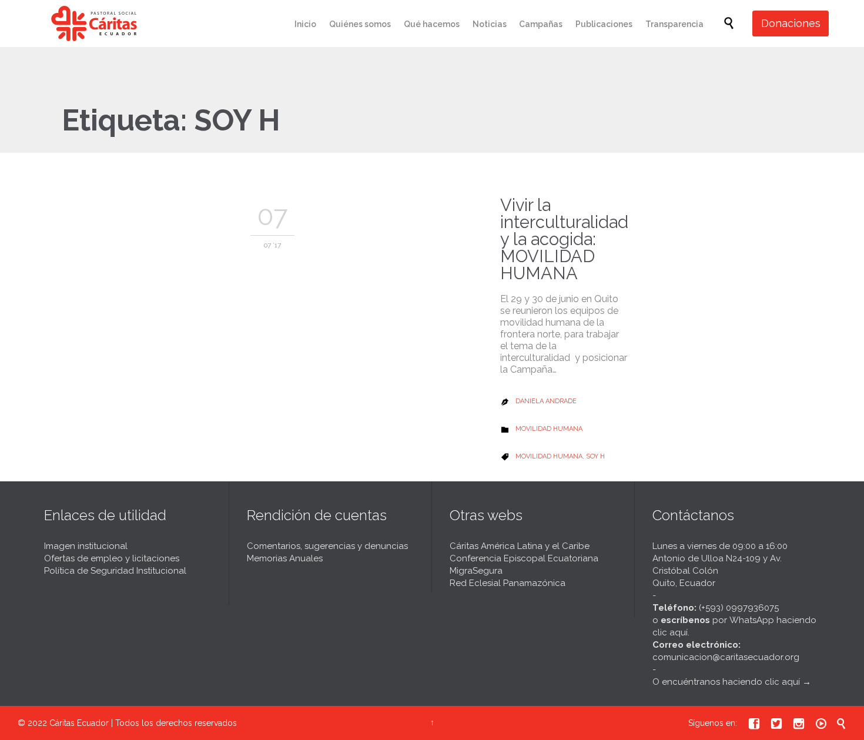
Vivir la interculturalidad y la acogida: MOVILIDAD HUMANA (564, 239)
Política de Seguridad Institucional (115, 570)
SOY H (595, 456)
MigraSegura (476, 570)
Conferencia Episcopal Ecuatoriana (524, 558)
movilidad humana (548, 456)
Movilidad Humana (548, 429)
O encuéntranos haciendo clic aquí (726, 682)
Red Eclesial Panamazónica (507, 583)
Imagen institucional (86, 546)
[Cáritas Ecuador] (94, 23)
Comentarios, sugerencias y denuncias (327, 546)
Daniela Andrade (546, 401)
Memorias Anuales (285, 558)
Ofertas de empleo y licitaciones (111, 558)
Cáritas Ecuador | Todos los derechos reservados (143, 723)
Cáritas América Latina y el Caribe (520, 546)
